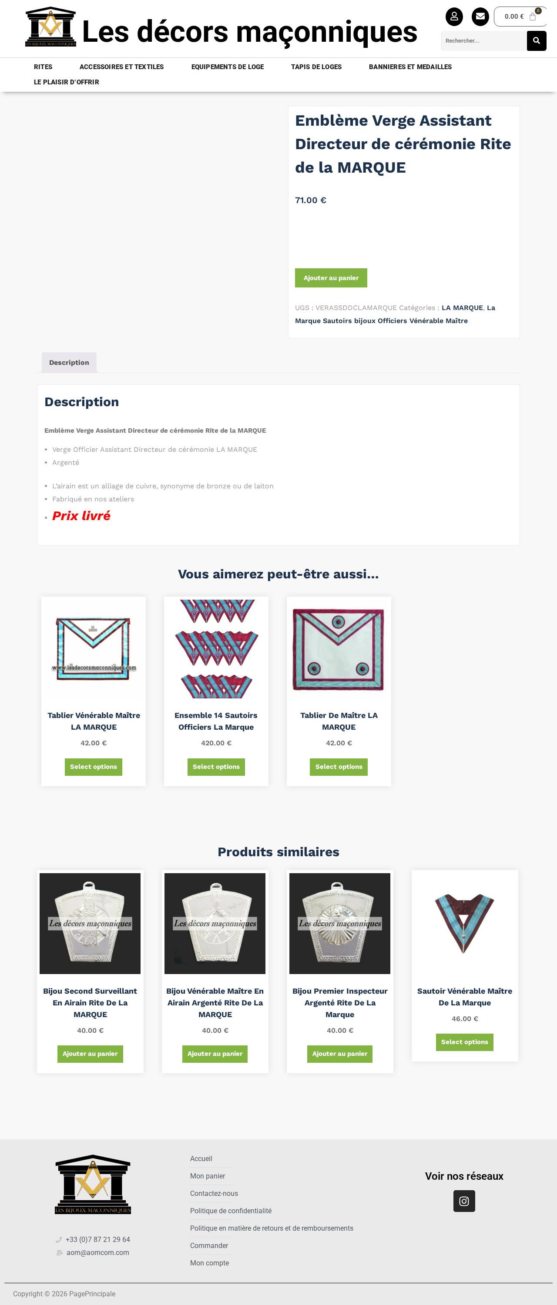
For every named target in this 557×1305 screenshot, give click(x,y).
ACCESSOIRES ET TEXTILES (122, 67)
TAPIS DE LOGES (316, 67)
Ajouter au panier (331, 278)
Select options (93, 767)
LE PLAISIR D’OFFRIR (66, 82)
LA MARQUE (462, 308)
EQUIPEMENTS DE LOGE (227, 67)
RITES (43, 67)
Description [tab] (69, 362)
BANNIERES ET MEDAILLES (410, 67)
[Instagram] (464, 1201)
